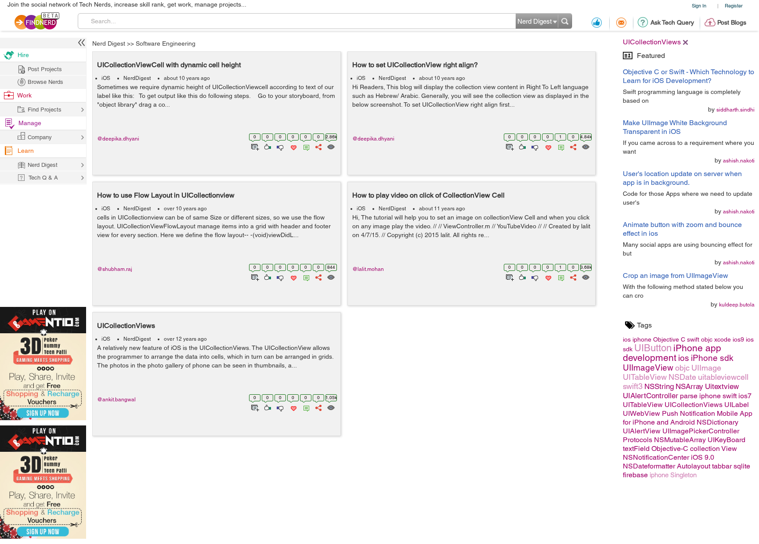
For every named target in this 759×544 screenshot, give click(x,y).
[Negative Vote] (279, 146)
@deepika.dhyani (118, 139)
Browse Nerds (45, 82)
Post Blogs (731, 22)
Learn (26, 150)
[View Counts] (330, 146)
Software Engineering (165, 43)
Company (40, 137)
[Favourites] (293, 146)
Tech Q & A (43, 177)
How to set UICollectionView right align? (415, 65)
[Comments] (305, 146)
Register (734, 5)
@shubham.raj (114, 269)
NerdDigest (137, 78)
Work (24, 95)
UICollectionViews (126, 325)
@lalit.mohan (368, 269)
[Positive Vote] (266, 146)
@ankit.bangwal (116, 399)
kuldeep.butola (737, 305)
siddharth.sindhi (735, 110)
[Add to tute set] (254, 146)
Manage (29, 122)
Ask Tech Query (672, 22)
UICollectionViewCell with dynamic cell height (169, 65)
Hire (23, 54)
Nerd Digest (108, 43)
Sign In (699, 5)
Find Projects (44, 109)
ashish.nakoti (739, 161)
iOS (105, 78)
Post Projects (45, 69)
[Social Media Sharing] (317, 146)
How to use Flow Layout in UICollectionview (166, 195)
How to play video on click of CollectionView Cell (428, 195)
